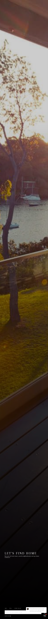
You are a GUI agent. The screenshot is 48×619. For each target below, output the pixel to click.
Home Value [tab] (17, 608)
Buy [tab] (6, 608)
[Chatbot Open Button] (45, 616)
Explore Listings (8, 615)
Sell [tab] (10, 608)
